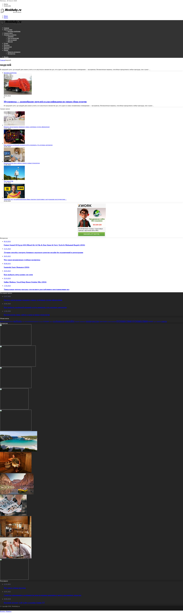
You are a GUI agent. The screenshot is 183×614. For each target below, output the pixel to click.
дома (23, 321)
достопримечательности (32, 321)
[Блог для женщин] (11, 13)
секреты (158, 321)
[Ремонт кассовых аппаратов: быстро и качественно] (18, 366)
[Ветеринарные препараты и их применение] (15, 430)
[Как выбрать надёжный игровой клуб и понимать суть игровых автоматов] (14, 143)
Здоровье (11, 36)
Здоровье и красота (10, 35)
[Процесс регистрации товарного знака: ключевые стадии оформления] (14, 125)
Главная (6, 28)
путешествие (124, 320)
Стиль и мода (8, 33)
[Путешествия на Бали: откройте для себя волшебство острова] (15, 387)
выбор (11, 321)
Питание (7, 45)
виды (1, 321)
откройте (70, 321)
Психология (8, 47)
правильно (82, 321)
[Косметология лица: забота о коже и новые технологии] (14, 161)
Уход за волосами (13, 38)
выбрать (17, 321)
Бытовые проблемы (14, 31)
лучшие (46, 321)
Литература (11, 53)
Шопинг (6, 48)
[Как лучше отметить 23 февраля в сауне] (16, 472)
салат (155, 321)
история (41, 321)
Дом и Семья (8, 29)
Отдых (6, 43)
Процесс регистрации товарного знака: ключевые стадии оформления (26, 127)
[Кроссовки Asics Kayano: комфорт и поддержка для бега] (13, 515)
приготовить (103, 321)
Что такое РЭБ (8, 181)
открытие (77, 321)
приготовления (112, 321)
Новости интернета (14, 52)
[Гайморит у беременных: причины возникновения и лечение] (14, 579)
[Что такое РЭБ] (14, 179)
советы (164, 321)
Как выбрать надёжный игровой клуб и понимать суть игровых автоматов (28, 145)
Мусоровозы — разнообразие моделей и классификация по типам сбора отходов (45, 101)
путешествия (140, 320)
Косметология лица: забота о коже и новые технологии (22, 163)
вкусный (6, 321)
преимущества (92, 321)
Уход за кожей (12, 40)
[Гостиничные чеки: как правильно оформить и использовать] (15, 345)
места (51, 321)
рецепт (150, 321)
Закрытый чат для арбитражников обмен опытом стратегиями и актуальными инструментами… (35, 199)
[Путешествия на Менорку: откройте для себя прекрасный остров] (18, 451)
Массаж (10, 41)
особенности (59, 321)
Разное (6, 50)
